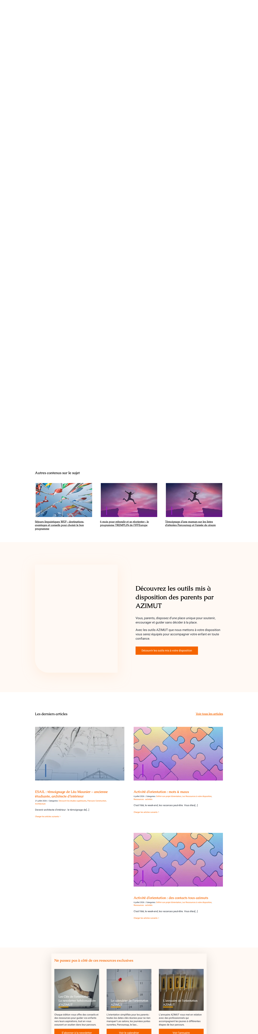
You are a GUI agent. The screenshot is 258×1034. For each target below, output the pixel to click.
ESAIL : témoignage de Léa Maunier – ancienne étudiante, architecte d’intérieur (80, 749)
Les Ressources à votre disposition (197, 796)
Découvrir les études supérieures (72, 800)
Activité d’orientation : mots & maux (178, 751)
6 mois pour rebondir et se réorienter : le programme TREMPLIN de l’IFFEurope (129, 500)
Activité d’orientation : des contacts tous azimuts (178, 857)
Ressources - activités (143, 799)
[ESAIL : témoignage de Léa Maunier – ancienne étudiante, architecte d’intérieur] (79, 754)
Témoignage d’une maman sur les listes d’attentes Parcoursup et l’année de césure (194, 500)
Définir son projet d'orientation (168, 796)
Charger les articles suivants (47, 816)
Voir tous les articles (209, 714)
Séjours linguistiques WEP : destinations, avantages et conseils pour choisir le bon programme (64, 500)
